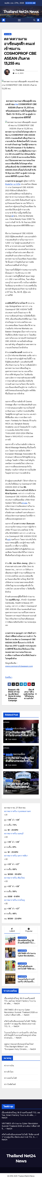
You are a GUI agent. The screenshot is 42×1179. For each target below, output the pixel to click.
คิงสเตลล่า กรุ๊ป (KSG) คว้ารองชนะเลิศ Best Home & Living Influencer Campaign (14, 695)
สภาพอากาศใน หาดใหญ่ (14, 900)
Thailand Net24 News (21, 12)
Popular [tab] (29, 931)
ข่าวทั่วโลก (9, 1072)
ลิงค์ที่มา (8, 677)
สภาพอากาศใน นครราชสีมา (16, 855)
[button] (34, 20)
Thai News (20, 70)
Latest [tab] (12, 931)
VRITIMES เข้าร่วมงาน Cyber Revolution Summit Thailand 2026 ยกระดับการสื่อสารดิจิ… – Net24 (21, 1012)
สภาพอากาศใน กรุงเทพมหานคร (17, 811)
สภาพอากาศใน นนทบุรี (13, 833)
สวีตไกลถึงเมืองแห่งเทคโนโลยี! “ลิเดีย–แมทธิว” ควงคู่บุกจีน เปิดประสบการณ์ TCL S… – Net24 (20, 1023)
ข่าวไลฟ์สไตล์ (10, 1084)
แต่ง (9, 539)
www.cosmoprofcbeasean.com (19, 666)
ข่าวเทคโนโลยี (22, 937)
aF (13, 216)
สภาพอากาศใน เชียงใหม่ (14, 878)
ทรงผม (24, 503)
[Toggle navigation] (19, 20)
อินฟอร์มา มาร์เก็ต (12, 184)
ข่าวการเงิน (8, 34)
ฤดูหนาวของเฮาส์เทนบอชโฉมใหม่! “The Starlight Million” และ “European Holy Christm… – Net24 (20, 1046)
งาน (16, 104)
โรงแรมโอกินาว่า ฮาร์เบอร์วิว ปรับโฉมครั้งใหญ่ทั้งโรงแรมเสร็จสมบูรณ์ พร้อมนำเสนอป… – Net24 (20, 1035)
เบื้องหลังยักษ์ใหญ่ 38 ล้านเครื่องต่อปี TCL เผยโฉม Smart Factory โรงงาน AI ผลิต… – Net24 (20, 1001)
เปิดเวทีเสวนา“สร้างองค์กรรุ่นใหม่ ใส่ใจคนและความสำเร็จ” (29, 694)
